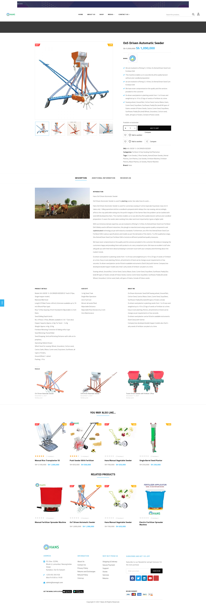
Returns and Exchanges (86, 572)
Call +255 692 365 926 (14, 4)
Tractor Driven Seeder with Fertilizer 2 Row (140, 393)
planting (124, 201)
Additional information (103, 177)
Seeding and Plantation (151, 152)
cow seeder (142, 158)
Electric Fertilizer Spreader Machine (151, 523)
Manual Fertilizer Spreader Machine (50, 522)
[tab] (81, 178)
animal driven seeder (155, 155)
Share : (2, 303)
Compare (153, 141)
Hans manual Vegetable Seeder (118, 460)
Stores (105, 572)
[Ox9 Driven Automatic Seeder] (102, 381)
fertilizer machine (153, 158)
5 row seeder (142, 155)
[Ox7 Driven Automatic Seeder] (56, 381)
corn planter (133, 158)
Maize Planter (134, 161)
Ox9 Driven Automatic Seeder (90, 393)
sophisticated (98, 230)
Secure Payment (109, 565)
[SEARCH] (193, 14)
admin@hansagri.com (54, 582)
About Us (80, 562)
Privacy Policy (82, 568)
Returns (105, 578)
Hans (130, 165)
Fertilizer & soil (137, 152)
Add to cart (154, 128)
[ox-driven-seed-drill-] (74, 129)
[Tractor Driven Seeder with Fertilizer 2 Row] (148, 381)
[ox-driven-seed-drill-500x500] (58, 129)
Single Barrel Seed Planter (150, 460)
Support (106, 568)
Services (106, 575)
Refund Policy (82, 575)
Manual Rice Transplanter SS (47, 460)
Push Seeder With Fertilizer (82, 460)
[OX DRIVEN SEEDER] (42, 129)
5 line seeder (132, 155)
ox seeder (143, 161)
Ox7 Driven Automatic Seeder (44, 393)
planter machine (153, 161)
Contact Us (81, 565)
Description (81, 177)
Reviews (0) (125, 177)
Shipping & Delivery (110, 562)
